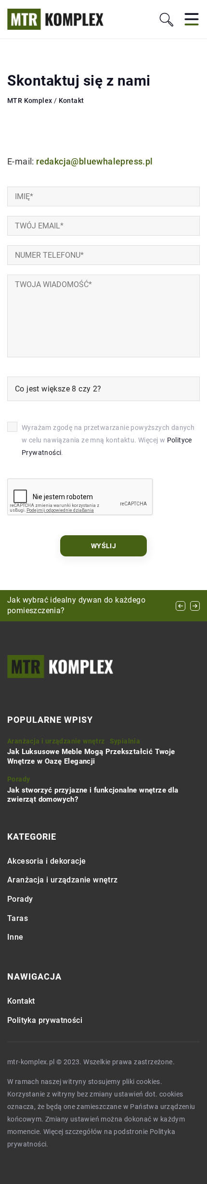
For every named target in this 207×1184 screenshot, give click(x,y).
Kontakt (21, 1001)
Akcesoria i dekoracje (46, 861)
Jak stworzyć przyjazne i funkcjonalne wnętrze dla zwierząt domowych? (93, 795)
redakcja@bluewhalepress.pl (94, 161)
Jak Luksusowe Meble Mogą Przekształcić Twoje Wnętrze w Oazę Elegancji (91, 756)
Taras (17, 918)
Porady (20, 899)
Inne (15, 937)
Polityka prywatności (44, 1020)
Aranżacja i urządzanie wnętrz (62, 879)
